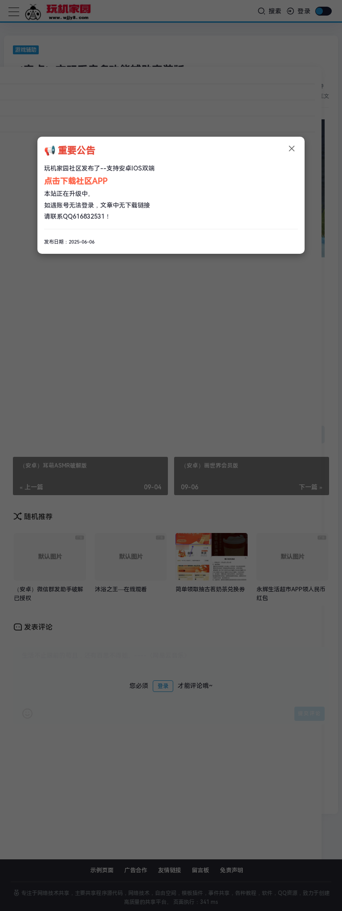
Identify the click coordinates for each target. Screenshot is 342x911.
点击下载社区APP (75, 181)
